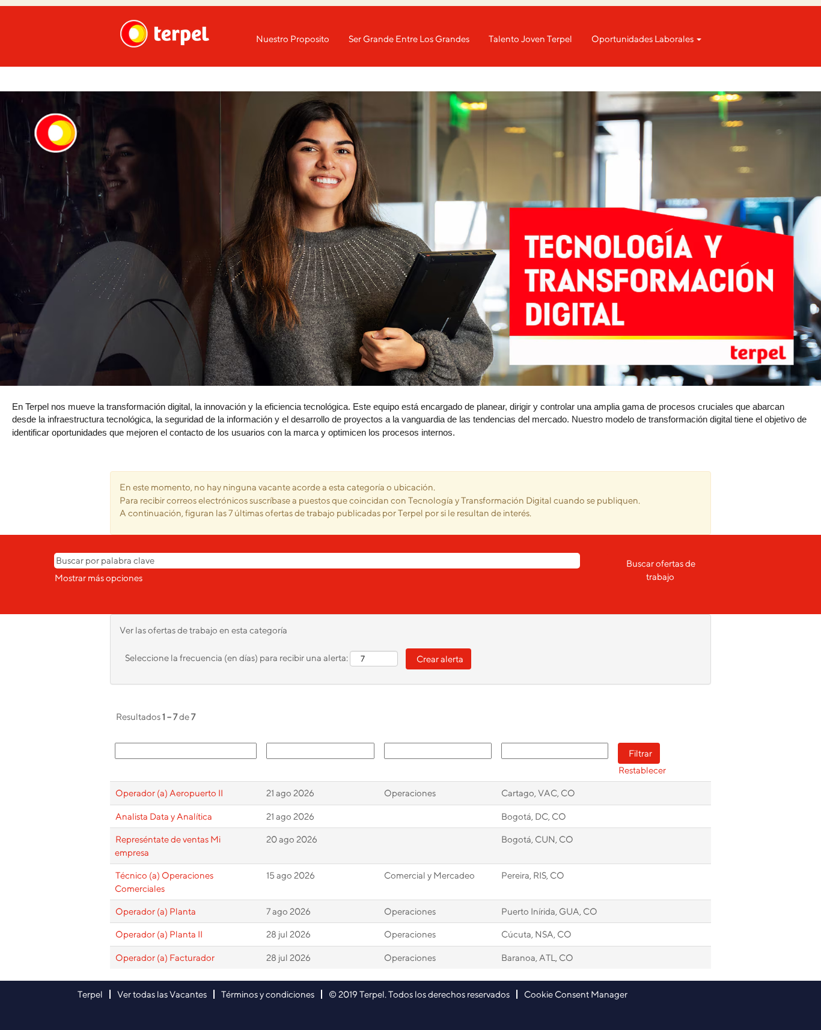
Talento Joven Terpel (530, 39)
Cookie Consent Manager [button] (575, 994)
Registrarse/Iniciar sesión (652, 79)
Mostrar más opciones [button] (98, 578)
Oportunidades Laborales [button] (643, 39)
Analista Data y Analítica (163, 816)
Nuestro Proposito (292, 39)
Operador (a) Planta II (159, 934)
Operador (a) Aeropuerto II (169, 793)
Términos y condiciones (267, 994)
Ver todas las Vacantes (162, 994)
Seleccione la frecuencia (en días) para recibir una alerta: (236, 658)
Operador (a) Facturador (165, 957)
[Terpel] (164, 33)
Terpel (90, 994)
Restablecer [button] (642, 770)
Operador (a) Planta (155, 911)
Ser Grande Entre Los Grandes (409, 39)
